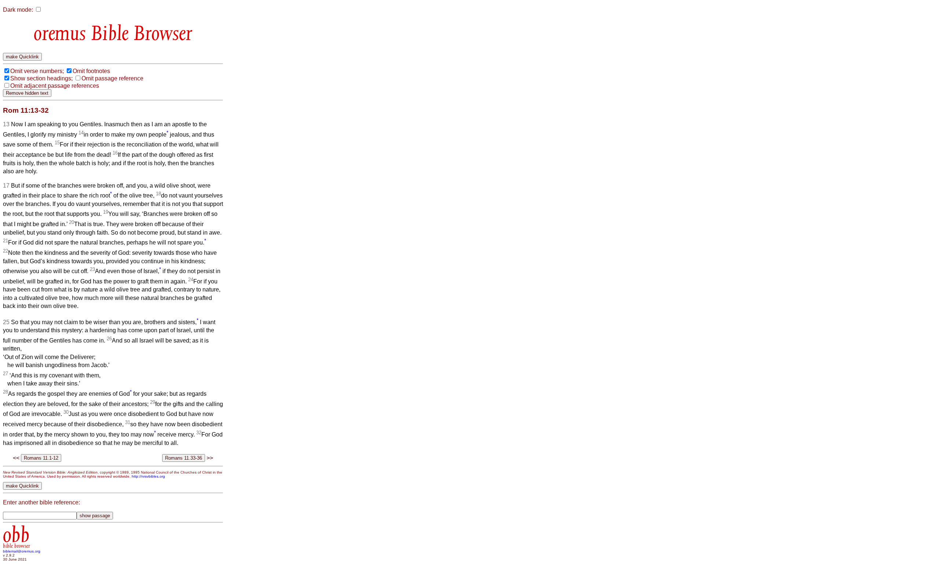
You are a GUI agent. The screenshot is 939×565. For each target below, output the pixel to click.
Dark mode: (18, 10)
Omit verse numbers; (37, 71)
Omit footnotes (91, 71)
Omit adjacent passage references (54, 86)
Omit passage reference (112, 78)
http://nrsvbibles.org (148, 476)
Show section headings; (41, 78)
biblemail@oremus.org (21, 551)
